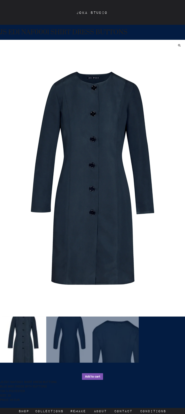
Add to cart (92, 376)
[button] (179, 45)
